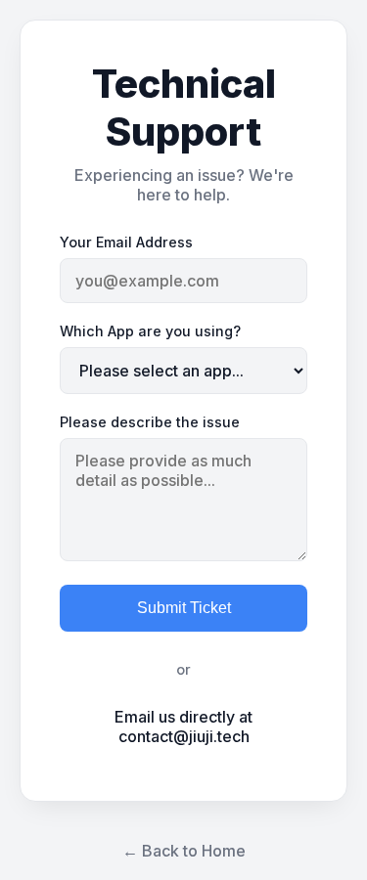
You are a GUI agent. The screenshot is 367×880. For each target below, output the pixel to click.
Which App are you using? (150, 331)
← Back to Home (184, 850)
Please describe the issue (150, 422)
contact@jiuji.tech (184, 736)
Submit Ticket (184, 607)
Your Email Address (126, 242)
